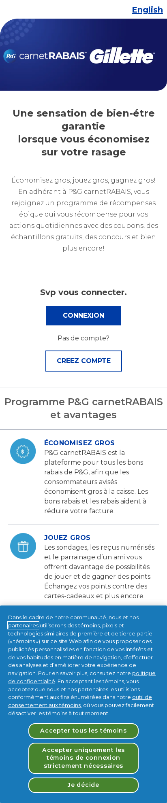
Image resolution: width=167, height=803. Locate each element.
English (147, 10)
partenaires (23, 625)
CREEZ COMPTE (84, 361)
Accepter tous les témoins (83, 730)
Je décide (83, 784)
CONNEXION (83, 315)
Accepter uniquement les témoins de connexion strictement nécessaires (83, 757)
